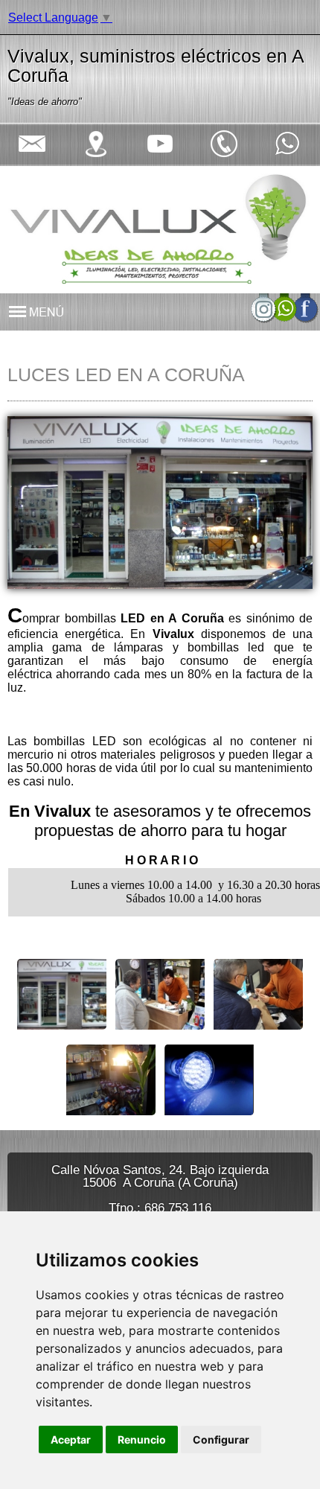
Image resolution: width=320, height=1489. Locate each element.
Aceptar (71, 1439)
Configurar (221, 1439)
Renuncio (142, 1439)
